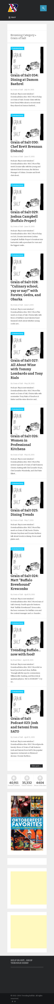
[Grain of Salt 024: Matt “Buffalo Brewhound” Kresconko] (27, 573)
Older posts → (36, 766)
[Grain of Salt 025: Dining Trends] (27, 508)
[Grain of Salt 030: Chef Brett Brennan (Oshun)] (27, 140)
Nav (13, 17)
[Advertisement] (30, 888)
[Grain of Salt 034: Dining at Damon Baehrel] (27, 73)
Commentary (17, 48)
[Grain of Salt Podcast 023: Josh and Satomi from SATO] (27, 716)
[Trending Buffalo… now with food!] (27, 647)
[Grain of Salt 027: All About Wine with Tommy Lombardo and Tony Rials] (27, 358)
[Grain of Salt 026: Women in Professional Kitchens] (27, 433)
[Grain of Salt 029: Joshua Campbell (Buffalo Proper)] (27, 209)
